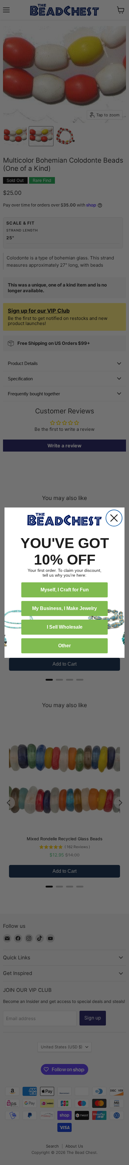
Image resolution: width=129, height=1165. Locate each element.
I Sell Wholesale (64, 627)
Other (64, 645)
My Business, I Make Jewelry (64, 608)
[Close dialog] (114, 518)
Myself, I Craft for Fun (64, 589)
